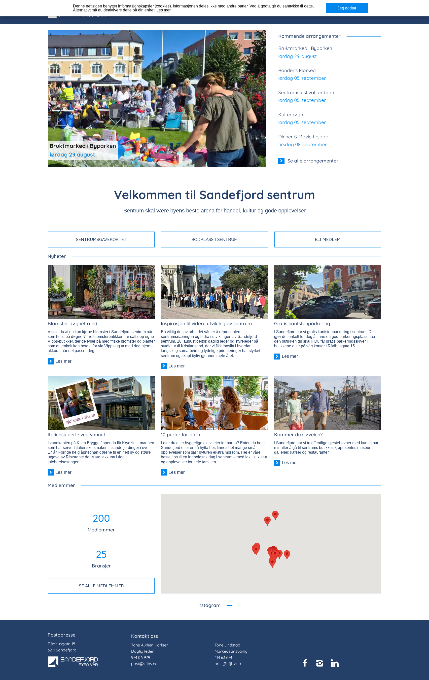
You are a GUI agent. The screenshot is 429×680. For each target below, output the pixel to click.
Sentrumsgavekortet (101, 239)
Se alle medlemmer (101, 585)
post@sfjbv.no (144, 663)
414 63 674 (223, 657)
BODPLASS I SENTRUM (214, 239)
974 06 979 (140, 657)
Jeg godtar (347, 8)
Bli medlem (328, 239)
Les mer (163, 10)
